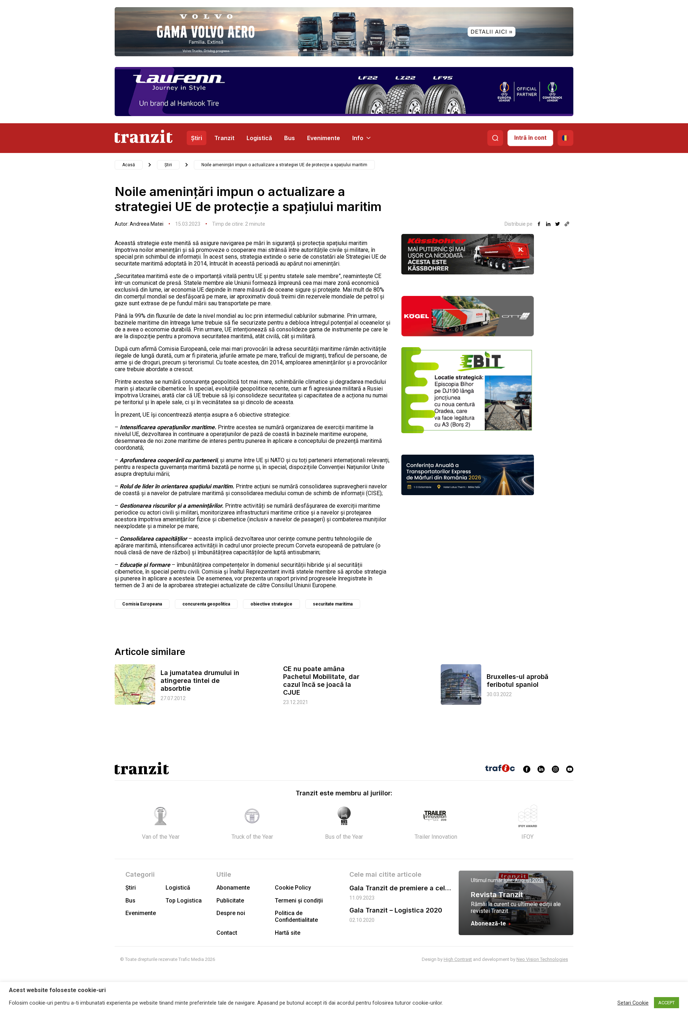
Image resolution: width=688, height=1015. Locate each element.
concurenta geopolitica (206, 604)
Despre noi (230, 913)
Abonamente (233, 887)
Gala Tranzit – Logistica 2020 (395, 910)
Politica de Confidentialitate (296, 916)
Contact (226, 932)
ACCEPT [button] (666, 1002)
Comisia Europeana (142, 604)
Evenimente (323, 138)
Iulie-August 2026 (524, 880)
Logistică (259, 138)
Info (357, 138)
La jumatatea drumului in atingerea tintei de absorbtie (200, 680)
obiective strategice (271, 604)
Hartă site (287, 932)
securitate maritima (333, 604)
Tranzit (224, 138)
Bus (289, 138)
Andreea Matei (146, 224)
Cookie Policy (293, 887)
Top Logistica (184, 900)
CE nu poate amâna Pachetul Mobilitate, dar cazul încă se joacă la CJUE (321, 680)
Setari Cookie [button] (633, 1003)
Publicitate (230, 900)
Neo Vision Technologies (542, 959)
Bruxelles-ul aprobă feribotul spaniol (517, 680)
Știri (196, 138)
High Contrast (458, 959)
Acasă (128, 164)
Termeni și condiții (299, 900)
